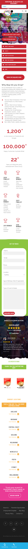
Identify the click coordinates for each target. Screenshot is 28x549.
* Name (5, 250)
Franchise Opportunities (18, 507)
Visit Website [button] (12, 414)
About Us (6, 507)
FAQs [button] (6, 69)
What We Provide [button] (9, 60)
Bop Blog (21, 510)
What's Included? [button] (9, 46)
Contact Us (19, 513)
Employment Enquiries (9, 510)
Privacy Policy (9, 513)
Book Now (14, 495)
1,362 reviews (17, 330)
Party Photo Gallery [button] (10, 64)
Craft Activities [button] (9, 55)
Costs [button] (6, 51)
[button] (26, 11)
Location (5, 272)
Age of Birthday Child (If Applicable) (13, 281)
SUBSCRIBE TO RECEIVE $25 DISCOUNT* (14, 2)
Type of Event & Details (10, 288)
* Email (5, 258)
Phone (5, 265)
